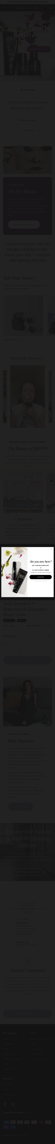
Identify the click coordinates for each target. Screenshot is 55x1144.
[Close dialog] (52, 549)
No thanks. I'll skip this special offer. (40, 581)
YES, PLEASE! (40, 577)
